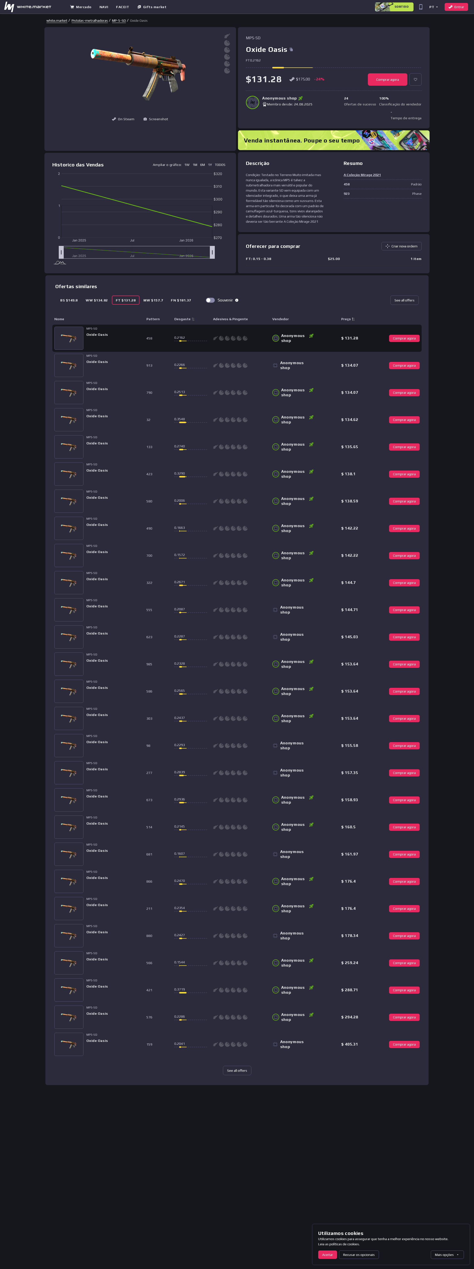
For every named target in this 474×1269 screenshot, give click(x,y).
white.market (56, 20)
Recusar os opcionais (359, 1255)
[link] (57, 20)
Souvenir (225, 300)
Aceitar (327, 1255)
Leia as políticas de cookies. (339, 1244)
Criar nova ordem (404, 246)
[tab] (69, 300)
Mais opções (444, 1255)
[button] (433, 6)
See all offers (405, 300)
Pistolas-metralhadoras (90, 20)
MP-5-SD (119, 20)
